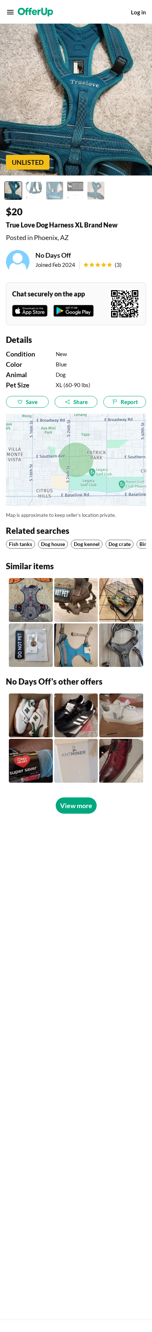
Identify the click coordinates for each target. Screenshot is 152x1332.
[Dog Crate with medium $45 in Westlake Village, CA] (121, 600)
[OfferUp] (35, 12)
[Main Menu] (10, 12)
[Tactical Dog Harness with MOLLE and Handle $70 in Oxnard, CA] (76, 600)
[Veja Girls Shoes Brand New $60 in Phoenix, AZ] (121, 715)
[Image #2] (34, 190)
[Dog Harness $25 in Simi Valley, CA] (121, 645)
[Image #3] (54, 190)
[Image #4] (75, 190)
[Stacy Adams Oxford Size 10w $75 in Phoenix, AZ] (121, 761)
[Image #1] (13, 190)
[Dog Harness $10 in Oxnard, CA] (76, 645)
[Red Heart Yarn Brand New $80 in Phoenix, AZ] (31, 761)
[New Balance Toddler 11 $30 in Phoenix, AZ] (31, 715)
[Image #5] (96, 190)
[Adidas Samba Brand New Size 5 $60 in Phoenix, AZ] (76, 715)
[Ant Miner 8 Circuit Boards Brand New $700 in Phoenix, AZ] (76, 761)
